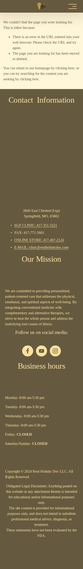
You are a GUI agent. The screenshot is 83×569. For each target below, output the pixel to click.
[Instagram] (55, 350)
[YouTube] (41, 350)
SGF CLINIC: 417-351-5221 (35, 225)
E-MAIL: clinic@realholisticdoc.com (41, 247)
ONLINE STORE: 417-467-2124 (39, 240)
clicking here (65, 68)
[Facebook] (27, 350)
